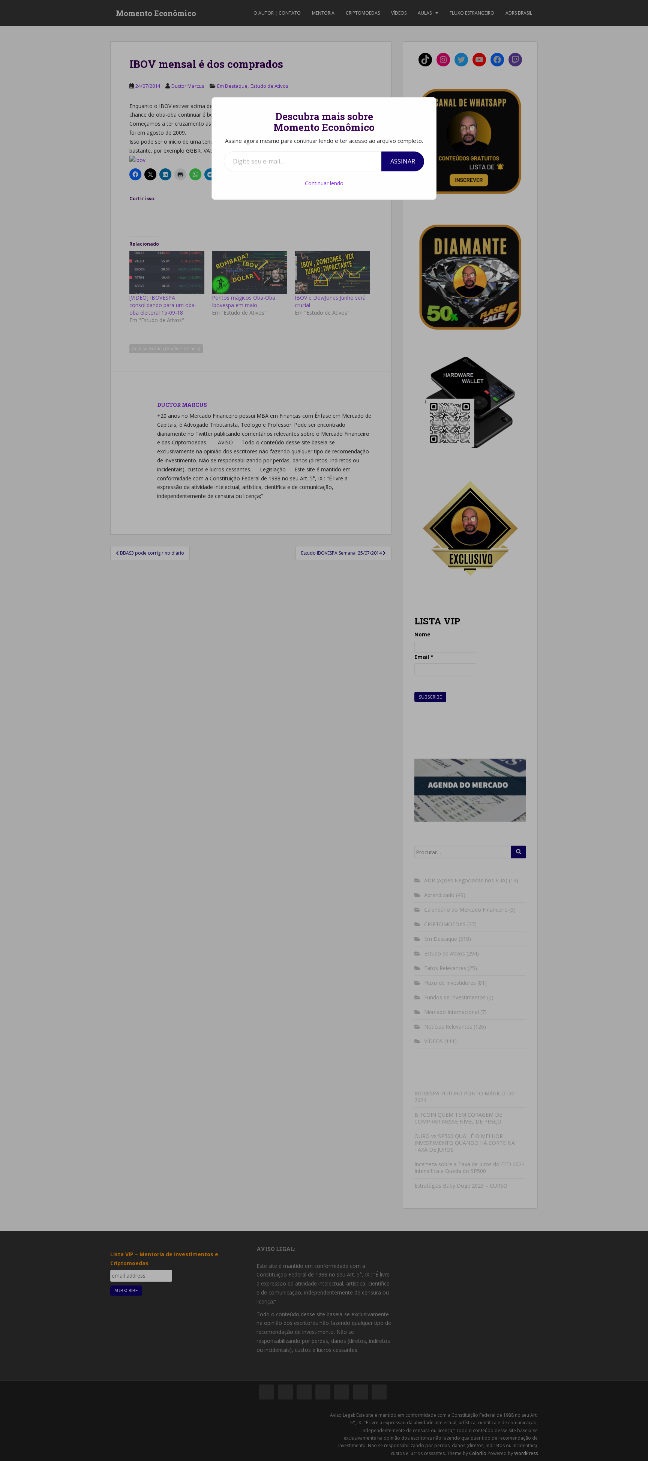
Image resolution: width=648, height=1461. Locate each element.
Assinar (402, 161)
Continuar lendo (324, 183)
